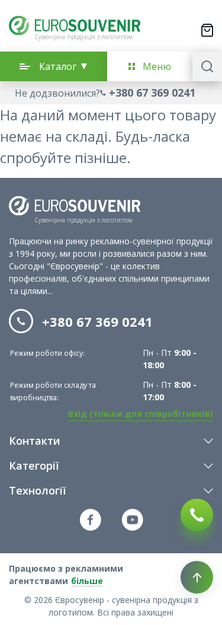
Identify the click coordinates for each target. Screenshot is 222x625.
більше (87, 580)
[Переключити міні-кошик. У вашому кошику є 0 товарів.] (207, 30)
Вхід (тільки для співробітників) (140, 413)
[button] (111, 92)
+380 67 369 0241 (152, 92)
